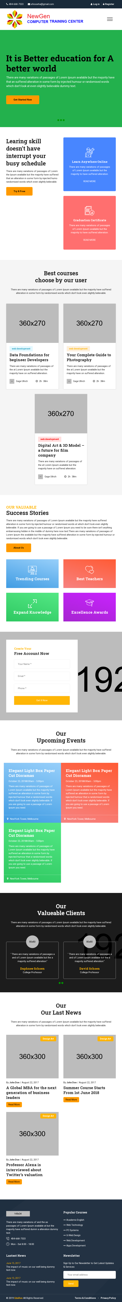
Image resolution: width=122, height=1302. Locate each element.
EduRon (18, 1298)
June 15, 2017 (13, 1263)
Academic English (75, 1220)
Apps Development (76, 1245)
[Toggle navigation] (110, 19)
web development (21, 348)
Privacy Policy (108, 1298)
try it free (19, 191)
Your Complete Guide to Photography (89, 357)
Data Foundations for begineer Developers (29, 357)
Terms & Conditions (85, 1298)
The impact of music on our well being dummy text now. (30, 1268)
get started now (23, 99)
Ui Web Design (73, 1235)
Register (109, 4)
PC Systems (72, 1230)
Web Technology (74, 1225)
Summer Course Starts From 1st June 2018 (84, 1090)
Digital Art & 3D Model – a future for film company (61, 450)
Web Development (75, 1240)
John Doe (14, 1082)
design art (48, 1038)
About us (19, 547)
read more (89, 181)
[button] (58, 120)
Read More (14, 1104)
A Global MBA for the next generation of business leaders (31, 1092)
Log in (96, 4)
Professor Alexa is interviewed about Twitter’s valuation (24, 1169)
